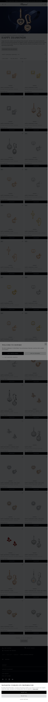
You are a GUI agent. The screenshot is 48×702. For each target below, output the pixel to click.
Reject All (24, 695)
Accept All (24, 692)
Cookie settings (24, 699)
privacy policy (35, 689)
